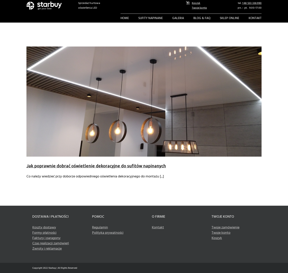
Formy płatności (44, 233)
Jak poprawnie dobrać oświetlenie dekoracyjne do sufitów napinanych (96, 165)
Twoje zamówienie (225, 227)
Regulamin (100, 227)
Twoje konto (199, 8)
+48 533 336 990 (252, 3)
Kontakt (158, 227)
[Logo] (44, 3)
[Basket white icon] (187, 3)
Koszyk (196, 3)
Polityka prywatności (107, 233)
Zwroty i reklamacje (47, 249)
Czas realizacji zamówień (50, 243)
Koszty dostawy (44, 227)
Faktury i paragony (46, 238)
